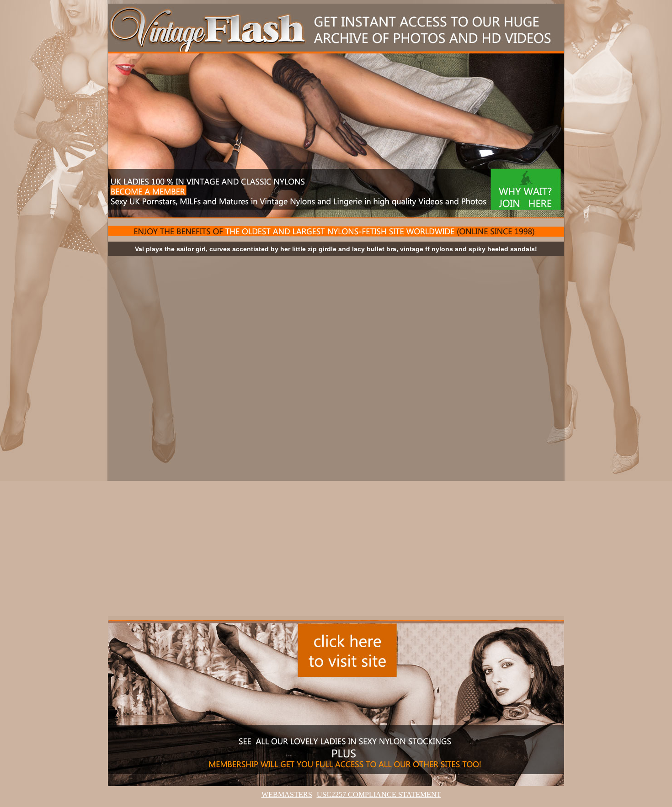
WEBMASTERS (286, 794)
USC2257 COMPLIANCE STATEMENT (379, 794)
